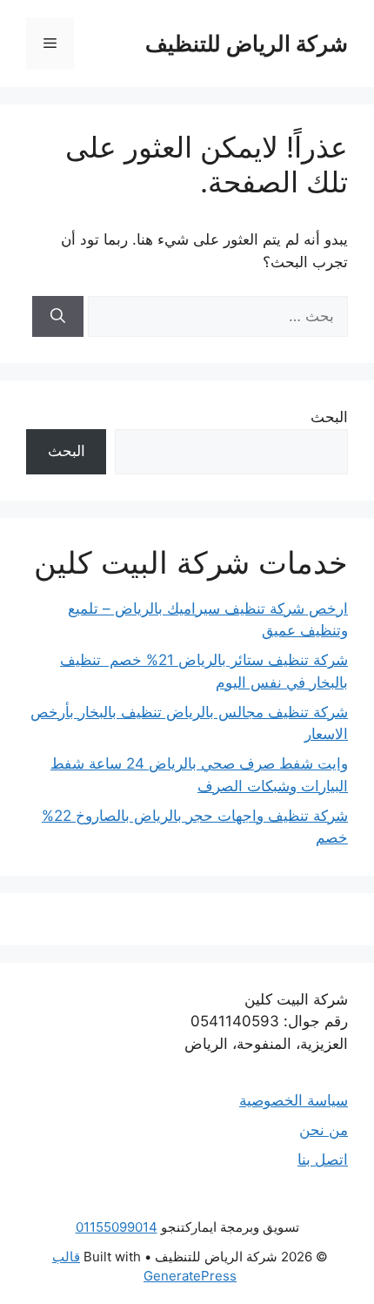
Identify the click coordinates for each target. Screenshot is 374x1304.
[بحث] (57, 317)
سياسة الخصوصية (293, 1100)
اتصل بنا (322, 1159)
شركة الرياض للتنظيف (246, 43)
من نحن (323, 1130)
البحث (329, 417)
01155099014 (116, 1227)
